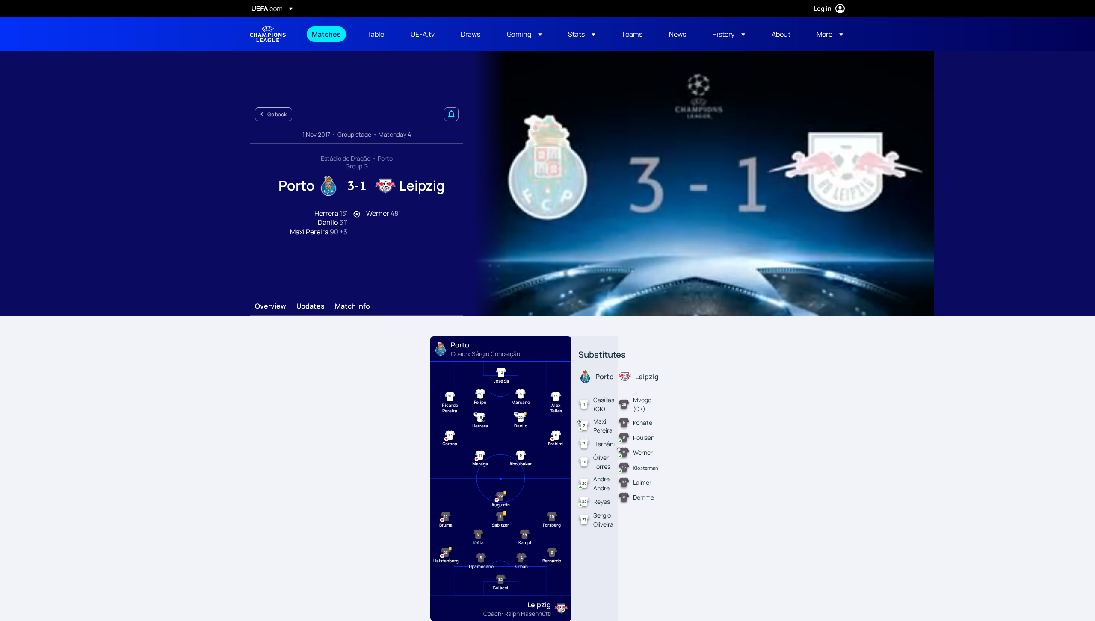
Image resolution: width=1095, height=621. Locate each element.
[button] (524, 34)
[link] (326, 34)
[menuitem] (328, 34)
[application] (699, 183)
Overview (270, 306)
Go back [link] (277, 114)
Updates (310, 306)
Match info (352, 306)
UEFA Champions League (268, 34)
